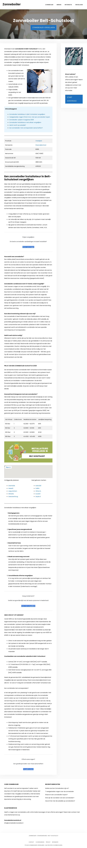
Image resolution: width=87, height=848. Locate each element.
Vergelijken (79, 5)
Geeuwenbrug (13, 496)
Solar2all (38, 486)
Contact (31, 842)
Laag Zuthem (12, 491)
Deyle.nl (38, 496)
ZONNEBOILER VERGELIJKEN (43, 27)
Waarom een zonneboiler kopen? (56, 795)
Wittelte (11, 494)
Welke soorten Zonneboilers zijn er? (57, 788)
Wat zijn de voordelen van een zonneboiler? (59, 798)
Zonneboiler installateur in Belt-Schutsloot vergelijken (27, 114)
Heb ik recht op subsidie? (17, 125)
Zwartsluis (11, 486)
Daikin (37, 488)
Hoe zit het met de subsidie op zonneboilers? (60, 801)
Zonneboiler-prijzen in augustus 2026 (21, 120)
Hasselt (10, 488)
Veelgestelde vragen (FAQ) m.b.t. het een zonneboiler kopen (29, 117)
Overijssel (39, 141)
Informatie (68, 5)
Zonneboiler (12, 4)
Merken (59, 5)
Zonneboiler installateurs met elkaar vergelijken (25, 122)
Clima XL (38, 491)
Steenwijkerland (41, 145)
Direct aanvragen (28, 247)
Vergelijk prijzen (28, 769)
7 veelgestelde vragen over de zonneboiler (59, 791)
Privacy (48, 842)
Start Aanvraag (72, 99)
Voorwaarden (40, 842)
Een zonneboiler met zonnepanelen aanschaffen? (26, 128)
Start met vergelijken (28, 606)
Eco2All (37, 494)
